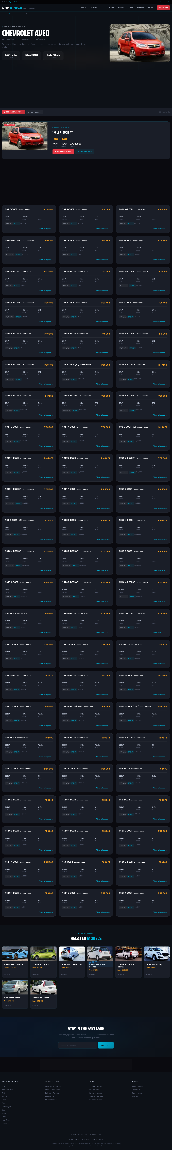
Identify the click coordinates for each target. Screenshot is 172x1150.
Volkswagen (6, 1107)
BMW (4, 1086)
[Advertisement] (86, 89)
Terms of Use (85, 1139)
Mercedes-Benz (7, 1090)
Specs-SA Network (15, 2)
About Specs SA (137, 1086)
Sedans (151, 8)
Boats (160, 2)
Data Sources (137, 1093)
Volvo (4, 1100)
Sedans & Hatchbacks (53, 1086)
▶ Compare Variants (13, 112)
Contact (95, 8)
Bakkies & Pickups (52, 1093)
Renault (4, 1117)
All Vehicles (166, 2)
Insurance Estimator (96, 1100)
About (84, 8)
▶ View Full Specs (63, 152)
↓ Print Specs (34, 112)
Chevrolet (19, 14)
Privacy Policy (74, 1139)
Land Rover (6, 1120)
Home (111, 8)
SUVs (131, 8)
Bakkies (140, 8)
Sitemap (135, 1096)
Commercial (49, 1096)
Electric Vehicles (51, 1100)
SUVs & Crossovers (52, 1090)
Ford (3, 1103)
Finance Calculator (95, 1093)
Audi (3, 1093)
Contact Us (136, 1090)
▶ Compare (163, 8)
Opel (3, 1110)
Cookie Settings (97, 1139)
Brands (121, 8)
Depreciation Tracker (96, 1096)
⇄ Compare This (85, 152)
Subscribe (106, 1045)
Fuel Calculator (94, 1090)
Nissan (4, 1113)
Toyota (4, 1096)
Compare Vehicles (95, 1086)
